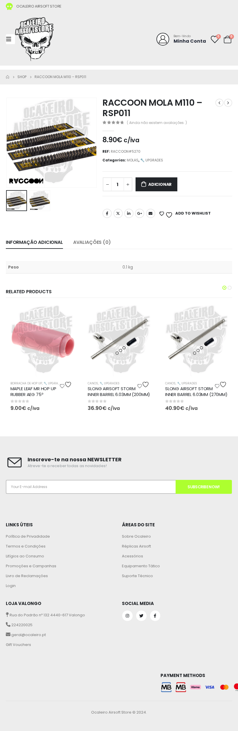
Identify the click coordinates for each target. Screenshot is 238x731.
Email (150, 213)
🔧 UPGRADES (151, 160)
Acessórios (132, 556)
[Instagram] (127, 615)
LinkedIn (129, 213)
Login (11, 585)
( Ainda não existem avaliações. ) (157, 122)
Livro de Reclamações (27, 576)
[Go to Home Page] (7, 77)
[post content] (42, 341)
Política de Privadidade (28, 536)
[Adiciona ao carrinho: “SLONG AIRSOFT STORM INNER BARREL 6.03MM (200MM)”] (146, 314)
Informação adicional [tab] (34, 242)
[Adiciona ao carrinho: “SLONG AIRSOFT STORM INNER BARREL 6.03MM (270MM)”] (223, 314)
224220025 (21, 625)
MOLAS (132, 160)
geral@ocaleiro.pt (28, 635)
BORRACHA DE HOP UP (26, 383)
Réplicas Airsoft (136, 546)
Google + (139, 213)
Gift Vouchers (18, 644)
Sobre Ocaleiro (136, 536)
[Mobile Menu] (10, 39)
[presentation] (13, 142)
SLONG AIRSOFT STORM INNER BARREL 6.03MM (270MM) (196, 391)
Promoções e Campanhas (31, 566)
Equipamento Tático (141, 566)
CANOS (93, 383)
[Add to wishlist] (66, 384)
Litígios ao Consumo (25, 556)
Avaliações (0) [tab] (92, 242)
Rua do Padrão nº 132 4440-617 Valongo (47, 615)
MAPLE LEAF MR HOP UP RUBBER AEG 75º (33, 391)
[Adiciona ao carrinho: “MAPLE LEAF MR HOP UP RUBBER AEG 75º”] (68, 314)
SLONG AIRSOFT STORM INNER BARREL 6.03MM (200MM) (119, 391)
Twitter (118, 213)
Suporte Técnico (137, 576)
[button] (224, 287)
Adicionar (160, 184)
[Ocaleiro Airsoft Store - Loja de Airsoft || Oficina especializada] (34, 39)
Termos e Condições (26, 546)
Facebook (107, 213)
